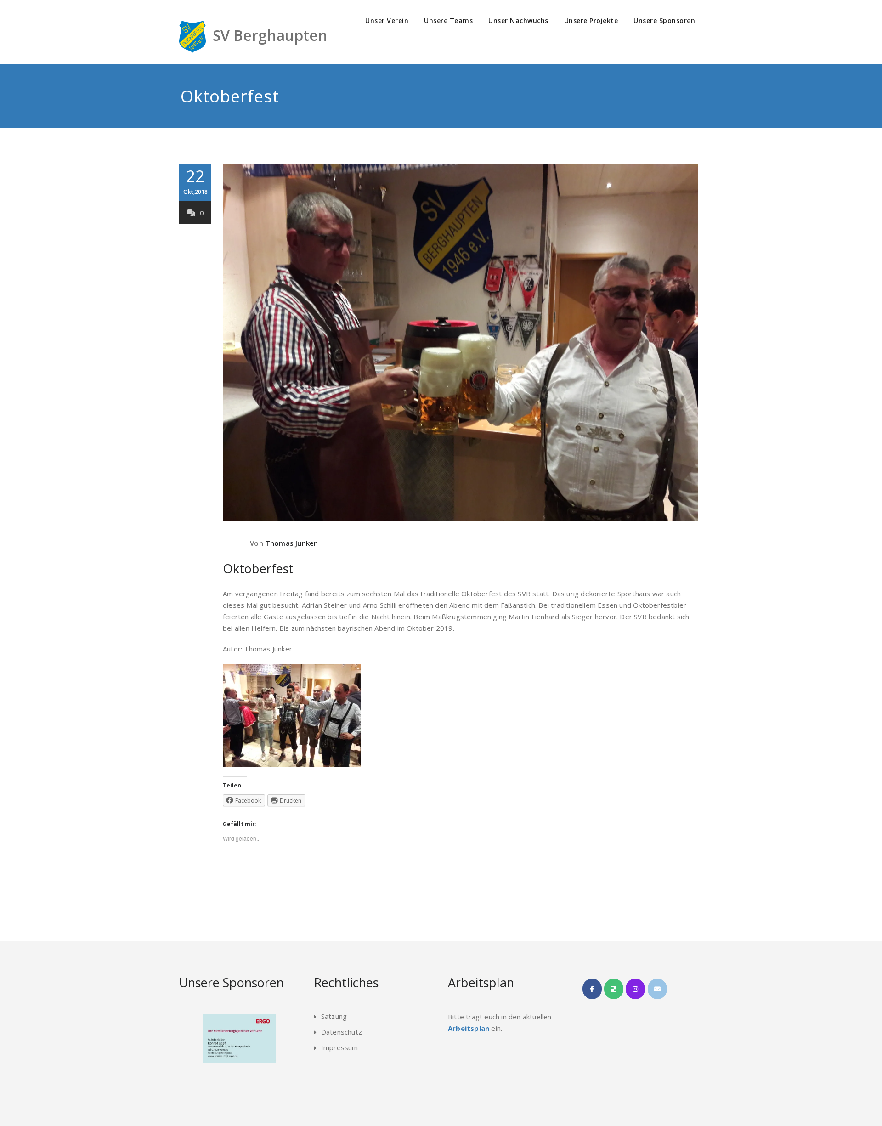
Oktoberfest (258, 568)
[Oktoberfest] (460, 342)
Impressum (339, 1047)
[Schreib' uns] (657, 989)
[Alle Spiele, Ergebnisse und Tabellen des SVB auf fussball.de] (613, 989)
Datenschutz (341, 1031)
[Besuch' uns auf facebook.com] (592, 989)
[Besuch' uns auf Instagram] (635, 989)
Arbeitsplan (468, 1028)
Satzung (334, 1016)
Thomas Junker (291, 543)
